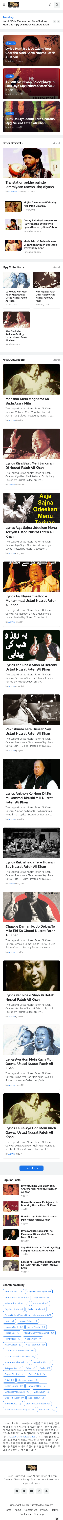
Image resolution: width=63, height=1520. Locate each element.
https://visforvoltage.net (22, 1436)
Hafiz (9, 1321)
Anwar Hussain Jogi (17, 1297)
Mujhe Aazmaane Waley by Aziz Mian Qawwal (40, 204)
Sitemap (39, 1514)
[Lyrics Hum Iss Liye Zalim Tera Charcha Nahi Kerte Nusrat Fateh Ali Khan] (11, 1189)
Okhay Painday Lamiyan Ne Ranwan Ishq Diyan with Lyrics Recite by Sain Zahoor (41, 224)
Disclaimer (25, 1514)
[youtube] (31, 1491)
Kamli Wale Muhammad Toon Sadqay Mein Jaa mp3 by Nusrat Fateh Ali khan (26, 23)
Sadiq (45, 1368)
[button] (4, 5)
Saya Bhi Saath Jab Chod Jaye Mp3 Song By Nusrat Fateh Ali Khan (40, 1249)
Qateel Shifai (42, 1362)
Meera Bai (12, 1333)
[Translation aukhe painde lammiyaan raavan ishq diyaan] (31, 163)
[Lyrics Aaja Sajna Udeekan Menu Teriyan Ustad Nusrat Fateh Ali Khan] (31, 508)
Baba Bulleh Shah (16, 1303)
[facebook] (17, 1491)
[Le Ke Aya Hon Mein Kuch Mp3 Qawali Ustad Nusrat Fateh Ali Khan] (16, 280)
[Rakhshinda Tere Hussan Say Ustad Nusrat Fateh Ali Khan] (31, 709)
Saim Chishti (37, 1374)
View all (56, 143)
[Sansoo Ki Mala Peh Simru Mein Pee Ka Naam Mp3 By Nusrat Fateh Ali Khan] (11, 1265)
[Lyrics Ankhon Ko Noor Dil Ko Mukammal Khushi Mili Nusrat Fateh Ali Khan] (31, 774)
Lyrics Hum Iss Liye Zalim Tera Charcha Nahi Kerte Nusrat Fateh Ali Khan (39, 1188)
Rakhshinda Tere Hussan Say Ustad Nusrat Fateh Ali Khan (28, 731)
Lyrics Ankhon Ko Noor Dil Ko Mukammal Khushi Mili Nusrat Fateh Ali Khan (29, 798)
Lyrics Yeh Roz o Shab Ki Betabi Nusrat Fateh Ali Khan (30, 997)
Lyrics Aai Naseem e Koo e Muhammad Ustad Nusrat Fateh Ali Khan (31, 600)
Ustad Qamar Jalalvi (17, 1392)
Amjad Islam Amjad (39, 1291)
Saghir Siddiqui (14, 1374)
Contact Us (31, 1510)
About (18, 1510)
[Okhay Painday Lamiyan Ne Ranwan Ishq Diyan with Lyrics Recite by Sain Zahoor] (13, 224)
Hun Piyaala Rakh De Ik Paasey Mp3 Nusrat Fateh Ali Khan (45, 296)
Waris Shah (41, 1392)
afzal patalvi (36, 1398)
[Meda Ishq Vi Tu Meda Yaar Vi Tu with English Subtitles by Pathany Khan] (13, 245)
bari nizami (47, 1409)
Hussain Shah (14, 1327)
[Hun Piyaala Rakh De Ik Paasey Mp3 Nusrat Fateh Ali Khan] (46, 280)
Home (8, 1510)
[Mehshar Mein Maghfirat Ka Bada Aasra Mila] (31, 379)
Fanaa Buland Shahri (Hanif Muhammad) (28, 1315)
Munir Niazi (12, 1339)
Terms (55, 1510)
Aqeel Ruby (41, 1297)
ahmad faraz (13, 1403)
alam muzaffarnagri (38, 1403)
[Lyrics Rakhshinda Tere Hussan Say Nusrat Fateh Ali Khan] (31, 843)
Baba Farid (40, 1303)
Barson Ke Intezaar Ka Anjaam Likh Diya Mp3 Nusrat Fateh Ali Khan (40, 1204)
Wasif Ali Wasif (14, 1398)
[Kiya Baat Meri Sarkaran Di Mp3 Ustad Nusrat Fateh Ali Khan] (16, 320)
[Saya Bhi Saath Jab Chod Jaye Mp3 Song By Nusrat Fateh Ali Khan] (11, 1251)
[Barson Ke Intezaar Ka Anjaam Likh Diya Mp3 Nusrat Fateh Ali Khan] (11, 1206)
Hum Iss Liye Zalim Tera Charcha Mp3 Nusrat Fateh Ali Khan (39, 1218)
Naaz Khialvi (33, 1339)
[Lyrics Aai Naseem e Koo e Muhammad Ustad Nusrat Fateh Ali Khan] (31, 577)
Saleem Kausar (28, 1380)
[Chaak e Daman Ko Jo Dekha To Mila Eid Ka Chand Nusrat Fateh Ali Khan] (31, 907)
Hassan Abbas (28, 1321)
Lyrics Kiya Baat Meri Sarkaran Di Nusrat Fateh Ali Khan (30, 465)
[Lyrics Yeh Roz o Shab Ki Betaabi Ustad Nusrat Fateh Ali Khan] (31, 645)
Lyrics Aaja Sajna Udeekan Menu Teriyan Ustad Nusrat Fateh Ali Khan (31, 532)
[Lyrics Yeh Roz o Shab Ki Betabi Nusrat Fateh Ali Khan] (31, 975)
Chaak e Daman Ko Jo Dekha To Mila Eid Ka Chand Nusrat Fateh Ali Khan (30, 930)
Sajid (9, 1380)
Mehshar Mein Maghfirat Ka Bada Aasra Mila (27, 401)
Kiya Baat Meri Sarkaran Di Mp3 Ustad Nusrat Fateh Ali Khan (16, 336)
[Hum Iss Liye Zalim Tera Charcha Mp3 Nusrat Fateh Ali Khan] (11, 1220)
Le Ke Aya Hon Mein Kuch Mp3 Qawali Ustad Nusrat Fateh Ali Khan (16, 296)
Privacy (44, 1510)
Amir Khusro (13, 1291)
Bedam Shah (36, 1309)
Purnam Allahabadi (16, 1362)
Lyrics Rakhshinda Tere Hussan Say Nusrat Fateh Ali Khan (30, 864)
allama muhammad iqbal (19, 1409)
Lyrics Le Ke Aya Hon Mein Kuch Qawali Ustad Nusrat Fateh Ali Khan (31, 1132)
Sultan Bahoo (14, 1386)
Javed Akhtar (36, 1327)
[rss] (46, 1491)
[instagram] (39, 1491)
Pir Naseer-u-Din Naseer (19, 1350)
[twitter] (24, 1491)
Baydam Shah (14, 1309)
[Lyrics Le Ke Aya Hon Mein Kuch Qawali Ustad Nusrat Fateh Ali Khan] (31, 1108)
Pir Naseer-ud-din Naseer (20, 1356)
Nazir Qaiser (13, 1344)
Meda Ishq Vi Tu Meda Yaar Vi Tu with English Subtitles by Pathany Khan (40, 245)
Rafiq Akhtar (13, 1368)
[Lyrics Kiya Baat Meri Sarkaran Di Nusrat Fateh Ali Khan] (31, 444)
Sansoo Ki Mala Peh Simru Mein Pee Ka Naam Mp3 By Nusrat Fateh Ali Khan (40, 1265)
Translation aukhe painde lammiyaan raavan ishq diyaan (30, 184)
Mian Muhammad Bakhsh (39, 1333)
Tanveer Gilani (36, 1386)
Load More (30, 1168)
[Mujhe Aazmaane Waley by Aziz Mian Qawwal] (13, 206)
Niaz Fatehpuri (35, 1344)
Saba (30, 1368)
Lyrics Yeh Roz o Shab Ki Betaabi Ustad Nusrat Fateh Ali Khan (31, 667)
